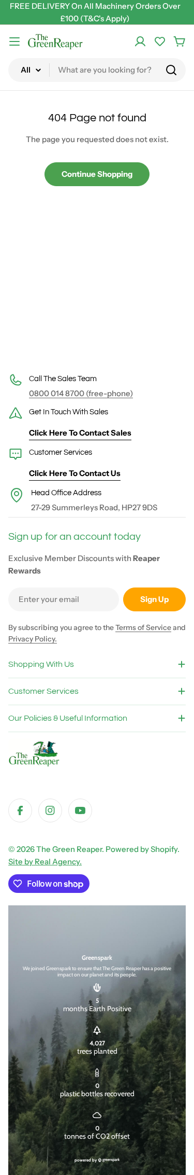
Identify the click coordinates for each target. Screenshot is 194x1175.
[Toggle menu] (14, 41)
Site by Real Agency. (45, 861)
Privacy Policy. (32, 639)
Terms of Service (143, 627)
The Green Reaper (69, 849)
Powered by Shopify (141, 849)
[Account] (140, 41)
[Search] (171, 70)
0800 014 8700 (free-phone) (81, 393)
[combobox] (97, 70)
